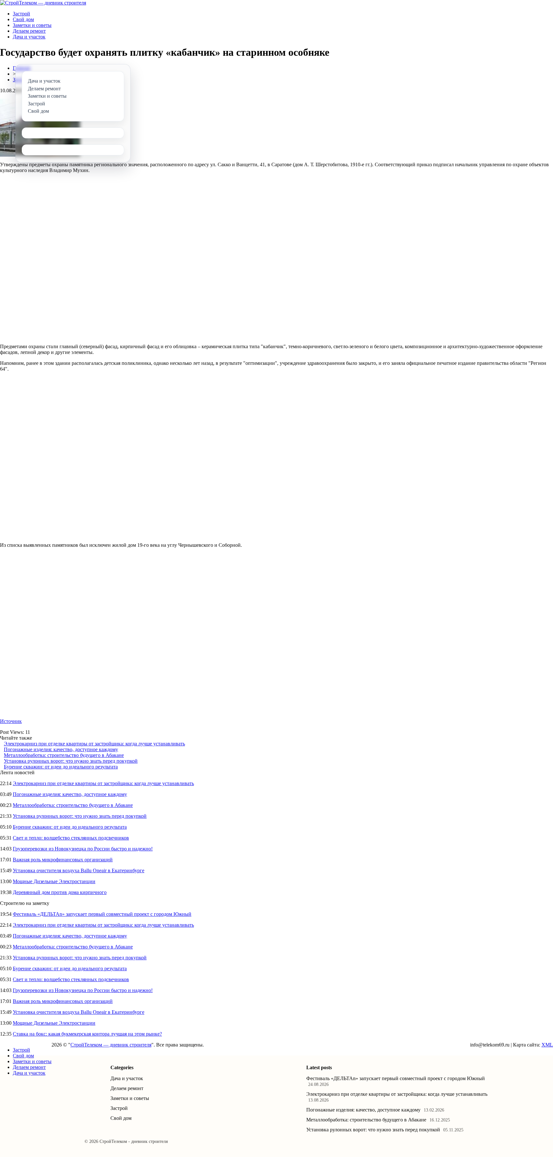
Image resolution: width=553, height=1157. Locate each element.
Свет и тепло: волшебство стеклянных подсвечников (71, 838)
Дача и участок (29, 36)
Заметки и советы (32, 25)
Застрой (21, 13)
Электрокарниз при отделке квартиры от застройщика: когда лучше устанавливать (94, 743)
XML (547, 1044)
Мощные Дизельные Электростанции (54, 881)
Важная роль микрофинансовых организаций (63, 859)
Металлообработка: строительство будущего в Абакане (64, 755)
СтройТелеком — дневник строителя (110, 1044)
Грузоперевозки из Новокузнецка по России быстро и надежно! (83, 848)
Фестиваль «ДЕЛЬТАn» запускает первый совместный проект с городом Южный (102, 914)
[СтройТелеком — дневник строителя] (43, 2)
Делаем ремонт (29, 31)
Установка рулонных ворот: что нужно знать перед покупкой (71, 761)
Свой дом (23, 19)
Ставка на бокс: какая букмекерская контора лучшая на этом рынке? (87, 1034)
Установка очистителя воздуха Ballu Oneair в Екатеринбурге (78, 870)
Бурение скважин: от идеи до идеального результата (61, 766)
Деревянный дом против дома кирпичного (60, 892)
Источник (11, 721)
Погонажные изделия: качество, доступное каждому (61, 749)
